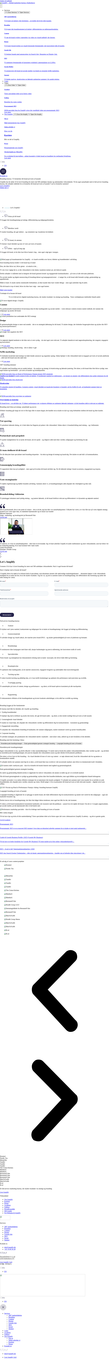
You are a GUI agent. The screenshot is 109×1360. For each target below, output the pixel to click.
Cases (6, 1331)
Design (11, 1321)
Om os (11, 1338)
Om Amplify (8, 1336)
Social (11, 1327)
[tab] (11, 743)
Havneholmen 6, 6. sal (7, 1256)
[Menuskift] (1, 6)
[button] (54, 502)
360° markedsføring (15, 1315)
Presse (11, 1344)
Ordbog (6, 1334)
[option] (56, 166)
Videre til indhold (6, 1)
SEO (10, 1325)
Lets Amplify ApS (6, 1262)
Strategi (11, 1329)
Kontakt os (8, 1346)
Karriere (8, 135)
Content (11, 1319)
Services (7, 1313)
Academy (7, 1332)
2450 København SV (7, 1258)
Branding (12, 1317)
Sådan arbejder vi (14, 1340)
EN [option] (5, 165)
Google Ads (13, 1323)
